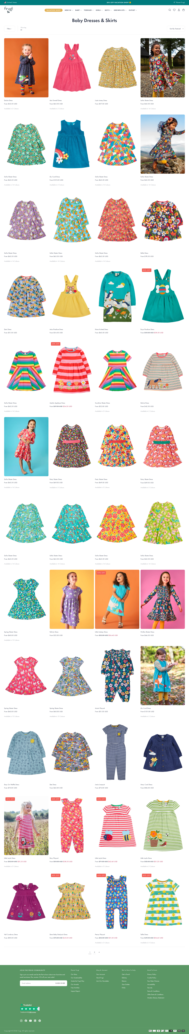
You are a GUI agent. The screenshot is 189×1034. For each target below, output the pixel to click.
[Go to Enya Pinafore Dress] (163, 296)
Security (149, 988)
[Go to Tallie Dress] (163, 901)
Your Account (100, 974)
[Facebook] (25, 1020)
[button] (10, 2)
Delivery (124, 978)
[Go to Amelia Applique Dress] (72, 370)
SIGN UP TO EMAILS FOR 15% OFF (94, 3)
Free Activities (75, 988)
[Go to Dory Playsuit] (72, 825)
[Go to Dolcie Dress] (26, 67)
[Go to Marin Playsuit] (117, 675)
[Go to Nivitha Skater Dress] (163, 599)
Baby (77, 10)
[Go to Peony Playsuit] (117, 901)
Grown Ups (119, 10)
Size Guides (126, 984)
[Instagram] (21, 1020)
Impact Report (75, 991)
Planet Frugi (75, 970)
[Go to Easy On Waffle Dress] (26, 751)
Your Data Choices (153, 981)
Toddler (88, 10)
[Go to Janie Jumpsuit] (117, 751)
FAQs (123, 988)
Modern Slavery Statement (155, 998)
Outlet (132, 10)
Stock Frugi (99, 978)
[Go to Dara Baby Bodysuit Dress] (72, 901)
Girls (98, 10)
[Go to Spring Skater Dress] (26, 599)
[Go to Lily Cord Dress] (72, 144)
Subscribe (60, 983)
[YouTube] (30, 1020)
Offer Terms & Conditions (155, 994)
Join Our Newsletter (102, 981)
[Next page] (99, 952)
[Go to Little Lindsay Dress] (117, 599)
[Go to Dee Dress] (72, 751)
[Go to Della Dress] (163, 220)
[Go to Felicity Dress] (72, 599)
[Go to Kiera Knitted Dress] (117, 296)
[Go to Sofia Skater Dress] (163, 67)
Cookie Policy (151, 978)
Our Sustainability (76, 978)
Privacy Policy (151, 974)
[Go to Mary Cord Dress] (163, 751)
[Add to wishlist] (174, 10)
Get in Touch (126, 974)
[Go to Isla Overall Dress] (72, 67)
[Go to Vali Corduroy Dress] (26, 901)
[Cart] (183, 10)
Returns (124, 981)
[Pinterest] (39, 1020)
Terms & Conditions (153, 991)
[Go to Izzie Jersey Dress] (117, 67)
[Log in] (179, 10)
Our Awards (75, 984)
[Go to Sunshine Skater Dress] (117, 370)
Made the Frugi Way (77, 981)
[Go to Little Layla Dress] (26, 825)
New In (68, 10)
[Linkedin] (35, 1020)
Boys (107, 10)
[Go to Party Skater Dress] (72, 446)
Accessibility (151, 984)
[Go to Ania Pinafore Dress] (72, 296)
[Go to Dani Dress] (26, 296)
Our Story (74, 974)
